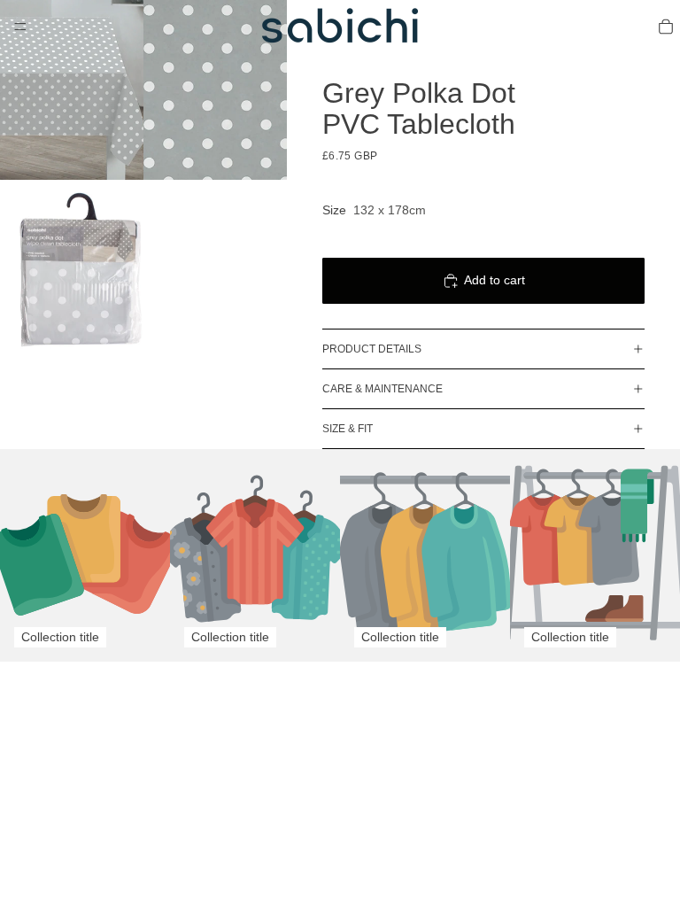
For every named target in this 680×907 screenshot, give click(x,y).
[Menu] (20, 26)
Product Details (371, 349)
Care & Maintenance (382, 389)
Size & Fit (347, 428)
